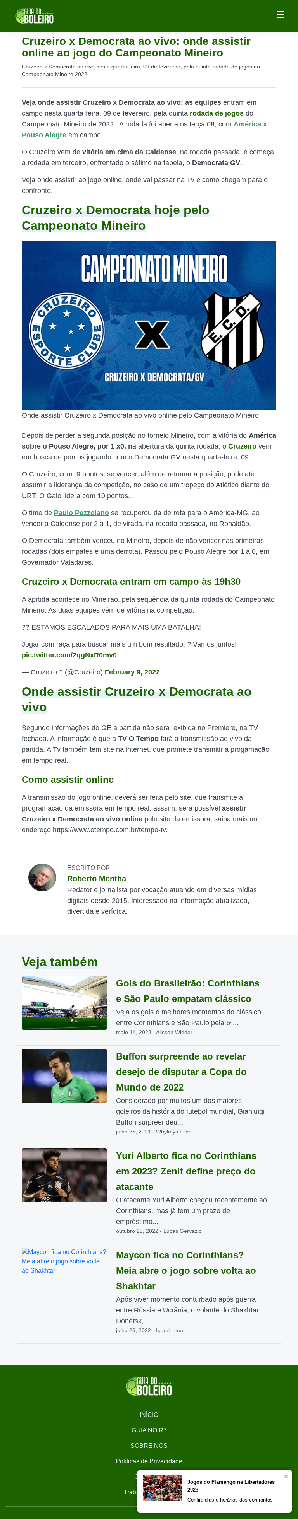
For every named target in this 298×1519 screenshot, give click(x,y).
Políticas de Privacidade (149, 1461)
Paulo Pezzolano (81, 513)
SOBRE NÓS (149, 1445)
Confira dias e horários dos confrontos (230, 1500)
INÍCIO (149, 1414)
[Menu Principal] (280, 16)
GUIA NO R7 (149, 1430)
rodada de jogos (217, 113)
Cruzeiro (242, 446)
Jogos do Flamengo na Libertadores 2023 (231, 1486)
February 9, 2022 (132, 672)
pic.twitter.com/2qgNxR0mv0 (69, 655)
